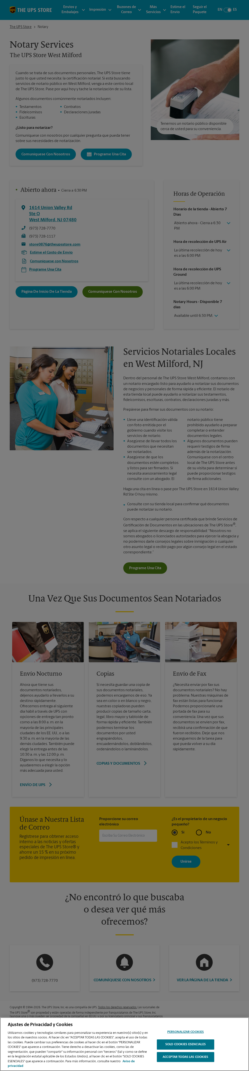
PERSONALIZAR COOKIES (185, 1032)
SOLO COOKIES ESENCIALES (185, 1044)
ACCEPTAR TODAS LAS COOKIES (185, 1057)
